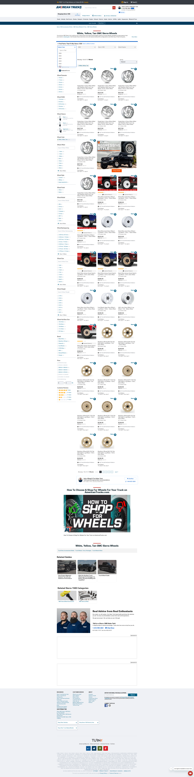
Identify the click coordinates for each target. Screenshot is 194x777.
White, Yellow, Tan (63, 139)
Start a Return (76, 695)
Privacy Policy (124, 697)
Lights (119, 19)
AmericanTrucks (94, 744)
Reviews (90, 702)
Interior (110, 19)
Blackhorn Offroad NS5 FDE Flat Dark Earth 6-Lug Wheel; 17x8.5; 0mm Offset (126, 417)
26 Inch (60, 91)
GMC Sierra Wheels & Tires (79, 27)
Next (116, 472)
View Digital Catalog (61, 708)
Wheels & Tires (133, 19)
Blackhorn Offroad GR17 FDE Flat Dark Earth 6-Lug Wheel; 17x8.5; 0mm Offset (106, 381)
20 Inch (60, 84)
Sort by (121, 59)
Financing (59, 699)
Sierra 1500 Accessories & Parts (64, 27)
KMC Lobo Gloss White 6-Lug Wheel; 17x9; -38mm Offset (126, 308)
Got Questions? (76, 698)
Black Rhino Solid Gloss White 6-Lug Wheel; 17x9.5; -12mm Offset (107, 197)
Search (113, 7)
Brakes (75, 19)
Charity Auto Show (93, 698)
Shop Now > (101, 23)
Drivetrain (85, 19)
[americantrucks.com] (69, 7)
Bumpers (80, 19)
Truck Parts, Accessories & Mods (66, 550)
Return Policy (76, 697)
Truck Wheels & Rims (97, 550)
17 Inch (60, 80)
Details (86, 2)
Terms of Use (76, 705)
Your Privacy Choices (116, 771)
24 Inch (60, 89)
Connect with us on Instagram (109, 705)
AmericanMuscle (84, 744)
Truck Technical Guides (62, 701)
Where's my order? (77, 694)
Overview (91, 694)
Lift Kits (115, 19)
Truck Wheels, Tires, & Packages (83, 550)
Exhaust (96, 19)
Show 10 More (63, 254)
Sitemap (95, 771)
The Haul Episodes (61, 703)
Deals (58, 19)
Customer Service (77, 699)
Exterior (101, 19)
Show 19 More (63, 315)
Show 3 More (63, 284)
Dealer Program (92, 699)
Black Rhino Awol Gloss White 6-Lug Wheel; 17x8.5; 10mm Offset (106, 231)
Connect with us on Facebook (106, 705)
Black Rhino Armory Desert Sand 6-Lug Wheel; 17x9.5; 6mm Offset (86, 274)
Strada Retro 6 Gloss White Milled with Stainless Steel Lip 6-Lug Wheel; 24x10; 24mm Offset (127, 87)
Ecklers (112, 744)
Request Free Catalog (62, 706)
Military (60, 180)
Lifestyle (63, 19)
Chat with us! (76, 701)
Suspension (125, 19)
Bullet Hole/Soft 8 (63, 182)
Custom (61, 177)
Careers (90, 697)
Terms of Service (113, 773)
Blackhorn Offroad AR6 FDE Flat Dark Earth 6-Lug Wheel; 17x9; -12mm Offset (126, 343)
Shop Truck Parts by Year (63, 694)
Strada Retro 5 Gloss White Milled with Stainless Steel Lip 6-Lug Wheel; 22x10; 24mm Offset (86, 87)
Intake (105, 19)
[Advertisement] (97, 647)
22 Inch (60, 87)
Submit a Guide (92, 695)
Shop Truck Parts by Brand (63, 698)
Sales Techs (91, 701)
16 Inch (60, 77)
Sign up (133, 694)
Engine (91, 19)
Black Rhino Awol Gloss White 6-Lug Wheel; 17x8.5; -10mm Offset (127, 231)
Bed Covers (69, 19)
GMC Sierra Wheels (92, 27)
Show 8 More (63, 223)
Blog (58, 705)
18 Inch (60, 82)
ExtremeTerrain (105, 744)
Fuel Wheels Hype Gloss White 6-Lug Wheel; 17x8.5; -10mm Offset (107, 308)
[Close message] (136, 23)
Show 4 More (63, 170)
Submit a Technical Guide (63, 702)
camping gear (66, 36)
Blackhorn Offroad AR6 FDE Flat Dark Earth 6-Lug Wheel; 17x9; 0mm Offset (106, 343)
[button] (121, 12)
